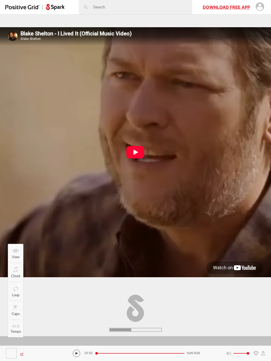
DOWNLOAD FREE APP (226, 7)
